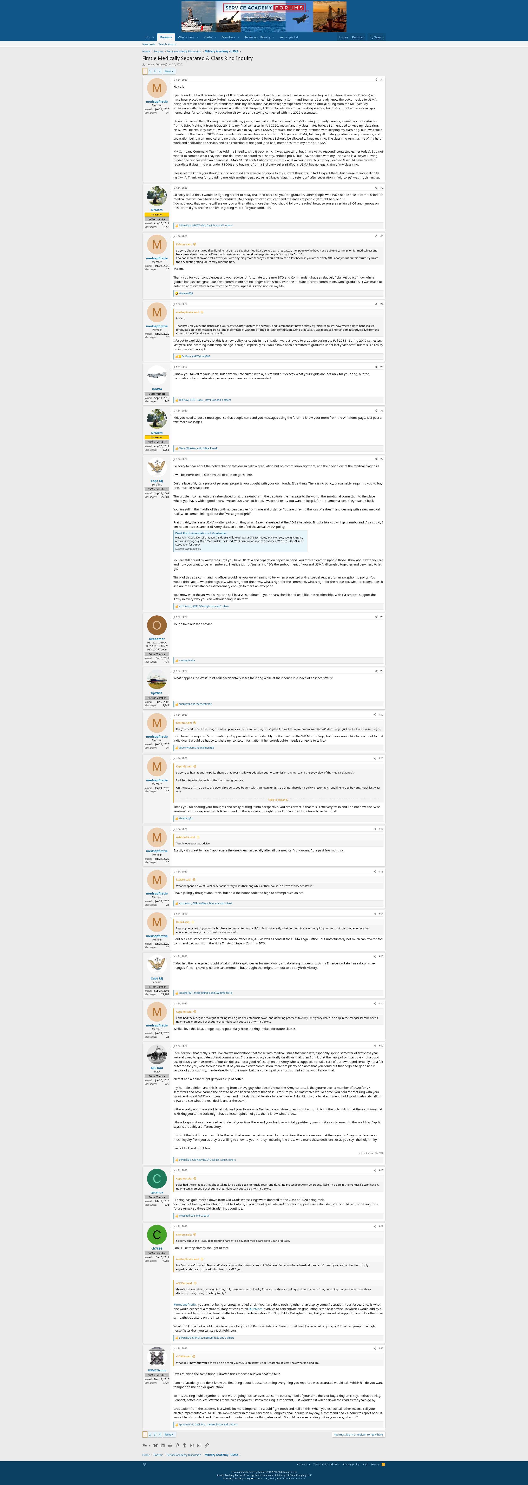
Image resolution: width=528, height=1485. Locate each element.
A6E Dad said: (184, 1283)
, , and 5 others (207, 1160)
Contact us (303, 1464)
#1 (381, 79)
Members (228, 37)
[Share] (376, 80)
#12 (381, 829)
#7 (381, 459)
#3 (381, 236)
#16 (381, 1003)
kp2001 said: (183, 879)
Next (168, 71)
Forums (166, 37)
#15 (381, 956)
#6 (381, 410)
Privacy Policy (268, 1478)
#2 (381, 187)
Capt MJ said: (184, 766)
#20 (381, 1348)
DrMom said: (184, 244)
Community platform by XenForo (264, 1471)
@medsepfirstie (184, 1304)
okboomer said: (185, 837)
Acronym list (289, 37)
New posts (148, 44)
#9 (381, 671)
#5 (381, 367)
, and (205, 993)
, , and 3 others (206, 225)
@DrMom (256, 1309)
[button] (197, 37)
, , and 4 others (205, 400)
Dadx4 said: (183, 922)
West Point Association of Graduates (201, 533)
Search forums (167, 44)
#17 (381, 1046)
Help (365, 1464)
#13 (381, 871)
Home (149, 37)
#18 (381, 1170)
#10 (381, 714)
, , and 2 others (206, 1337)
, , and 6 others (204, 606)
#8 (381, 617)
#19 (381, 1226)
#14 (381, 914)
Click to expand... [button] (278, 800)
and (196, 356)
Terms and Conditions (293, 1478)
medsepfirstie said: (187, 312)
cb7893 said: (183, 1356)
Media (208, 37)
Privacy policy (351, 1464)
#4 (381, 304)
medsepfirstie (154, 64)
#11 (381, 758)
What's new (186, 37)
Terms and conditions (326, 1464)
